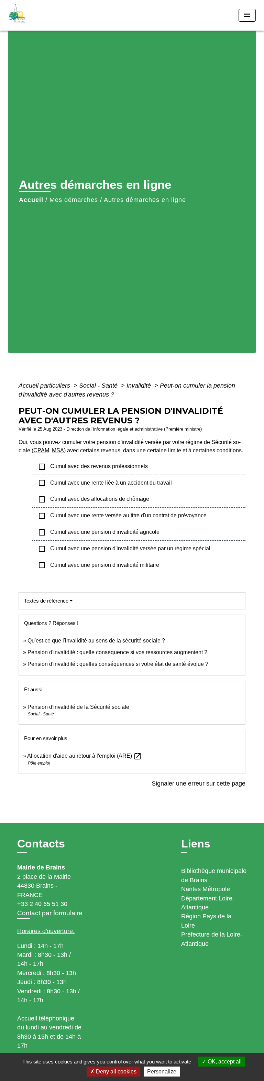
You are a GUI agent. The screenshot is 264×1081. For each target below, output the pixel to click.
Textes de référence (46, 601)
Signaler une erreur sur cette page (198, 783)
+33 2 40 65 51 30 (42, 903)
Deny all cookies (115, 1071)
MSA (58, 450)
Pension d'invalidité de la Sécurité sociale (78, 707)
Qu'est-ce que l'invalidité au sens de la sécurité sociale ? (96, 641)
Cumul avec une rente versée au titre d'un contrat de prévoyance (122, 516)
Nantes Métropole (205, 889)
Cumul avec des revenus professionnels (93, 467)
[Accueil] (34, 15)
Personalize (161, 1071)
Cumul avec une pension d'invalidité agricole (99, 532)
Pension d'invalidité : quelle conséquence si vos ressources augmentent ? (117, 652)
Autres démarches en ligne (145, 199)
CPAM (41, 450)
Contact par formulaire (49, 913)
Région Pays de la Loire (206, 921)
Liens (195, 843)
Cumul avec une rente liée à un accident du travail (105, 483)
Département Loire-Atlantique (207, 903)
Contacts (41, 843)
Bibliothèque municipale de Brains (213, 875)
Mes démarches (74, 199)
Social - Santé (99, 385)
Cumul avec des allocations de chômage (93, 499)
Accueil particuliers (45, 385)
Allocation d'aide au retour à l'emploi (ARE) (84, 756)
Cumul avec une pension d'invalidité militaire (98, 565)
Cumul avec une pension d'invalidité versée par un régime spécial (124, 549)
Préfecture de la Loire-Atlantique (211, 939)
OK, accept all (224, 1061)
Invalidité (139, 385)
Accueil (31, 199)
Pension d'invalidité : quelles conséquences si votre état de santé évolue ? (118, 664)
